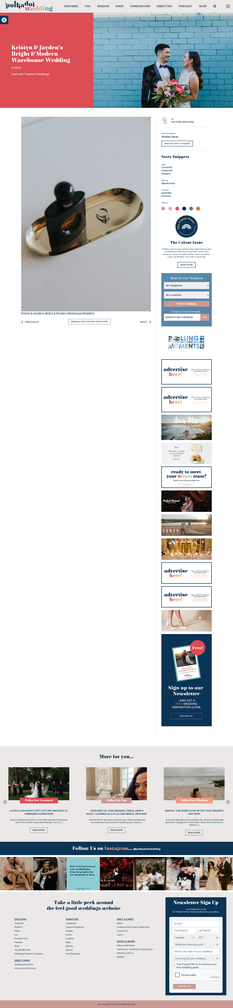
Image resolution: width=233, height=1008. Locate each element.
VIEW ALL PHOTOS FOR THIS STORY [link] (89, 321)
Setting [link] (69, 946)
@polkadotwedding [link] (147, 848)
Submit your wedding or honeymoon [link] (135, 949)
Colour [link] (69, 934)
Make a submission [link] (126, 945)
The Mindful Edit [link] (22, 950)
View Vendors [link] (186, 303)
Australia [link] (166, 192)
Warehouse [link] (168, 183)
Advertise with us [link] (125, 953)
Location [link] (70, 938)
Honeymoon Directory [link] (25, 968)
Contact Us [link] (122, 931)
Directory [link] (164, 6)
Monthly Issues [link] (73, 953)
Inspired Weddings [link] (37, 74)
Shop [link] (203, 6)
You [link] (88, 6)
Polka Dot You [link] (117, 800)
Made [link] (120, 6)
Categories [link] (71, 923)
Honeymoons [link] (140, 6)
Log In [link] (120, 934)
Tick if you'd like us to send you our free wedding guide (196, 966)
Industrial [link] (166, 170)
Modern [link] (166, 173)
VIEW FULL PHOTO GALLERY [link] (177, 143)
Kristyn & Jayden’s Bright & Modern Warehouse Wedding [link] (57, 313)
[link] (4, 20)
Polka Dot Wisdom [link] (194, 800)
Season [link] (69, 950)
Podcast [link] (185, 6)
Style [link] (68, 942)
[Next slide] (227, 801)
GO (205, 317)
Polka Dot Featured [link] (39, 800)
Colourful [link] (166, 167)
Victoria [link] (166, 196)
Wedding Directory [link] (23, 964)
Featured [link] (71, 6)
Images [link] (69, 931)
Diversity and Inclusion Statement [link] (133, 927)
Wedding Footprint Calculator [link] (28, 953)
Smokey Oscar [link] (169, 136)
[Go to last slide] (5, 801)
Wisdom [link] (103, 6)
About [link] (120, 923)
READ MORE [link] (186, 265)
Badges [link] (120, 957)
